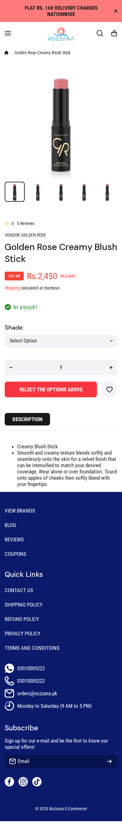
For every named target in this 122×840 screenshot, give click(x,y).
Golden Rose (33, 235)
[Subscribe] (109, 761)
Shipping (12, 288)
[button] (114, 33)
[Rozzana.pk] (61, 33)
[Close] (115, 11)
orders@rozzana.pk (37, 693)
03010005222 (31, 668)
